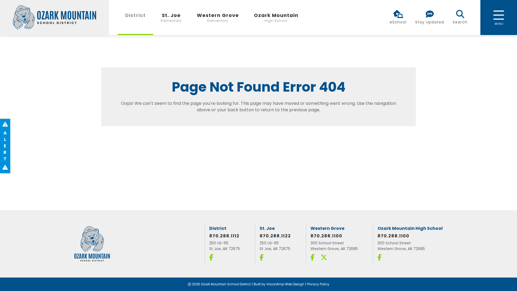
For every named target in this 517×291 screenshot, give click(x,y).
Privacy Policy (318, 284)
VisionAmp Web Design (285, 284)
